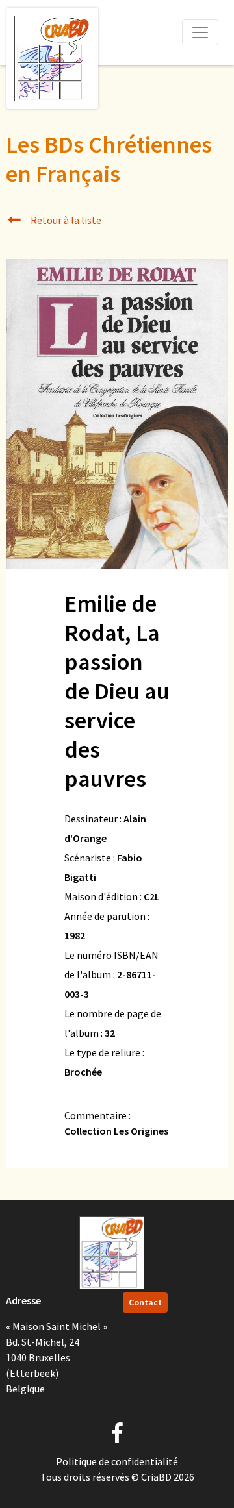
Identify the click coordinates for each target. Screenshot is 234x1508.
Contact (145, 1302)
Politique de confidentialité (117, 1461)
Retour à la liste (65, 220)
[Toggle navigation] (200, 32)
